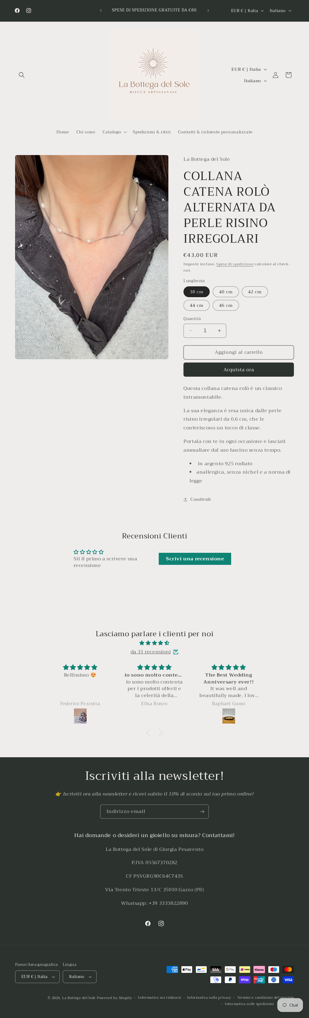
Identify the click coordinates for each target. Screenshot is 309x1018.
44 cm (196, 305)
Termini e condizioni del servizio (265, 998)
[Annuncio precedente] (100, 10)
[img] (154, 643)
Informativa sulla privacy (209, 998)
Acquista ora (239, 370)
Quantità (192, 319)
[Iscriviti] (202, 812)
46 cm (226, 305)
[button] (21, 75)
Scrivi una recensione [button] (195, 559)
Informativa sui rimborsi (159, 998)
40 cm (226, 291)
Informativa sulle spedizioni (249, 1004)
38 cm (196, 291)
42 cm (255, 291)
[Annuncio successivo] (208, 10)
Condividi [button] (200, 499)
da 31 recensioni (151, 652)
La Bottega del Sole (79, 998)
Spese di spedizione (234, 264)
